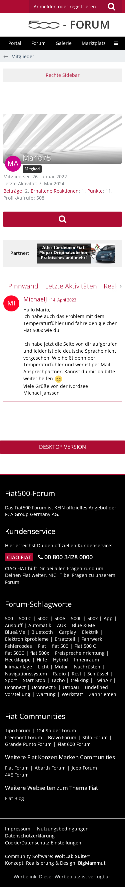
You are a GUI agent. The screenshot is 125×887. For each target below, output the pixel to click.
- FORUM (85, 24)
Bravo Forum (62, 737)
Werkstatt (72, 694)
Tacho (58, 680)
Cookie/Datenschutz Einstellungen (43, 842)
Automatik (39, 625)
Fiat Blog (14, 798)
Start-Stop (34, 680)
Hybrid (60, 659)
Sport (11, 680)
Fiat (42, 646)
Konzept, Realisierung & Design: (55, 863)
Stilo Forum (95, 737)
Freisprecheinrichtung (80, 653)
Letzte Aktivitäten (71, 285)
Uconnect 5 (44, 687)
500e (59, 618)
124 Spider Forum (56, 730)
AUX (61, 625)
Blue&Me (15, 632)
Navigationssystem (26, 673)
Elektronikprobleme (27, 639)
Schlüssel (97, 673)
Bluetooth (42, 632)
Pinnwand (23, 285)
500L (76, 618)
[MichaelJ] (11, 303)
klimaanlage (18, 666)
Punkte (95, 191)
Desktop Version (62, 446)
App (108, 618)
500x (92, 618)
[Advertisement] (64, 97)
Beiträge (12, 191)
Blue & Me (83, 625)
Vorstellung (17, 694)
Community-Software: (47, 856)
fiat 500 (60, 646)
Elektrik (90, 632)
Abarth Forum (50, 768)
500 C (25, 618)
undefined (96, 687)
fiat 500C (14, 653)
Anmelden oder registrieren (65, 6)
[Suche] (111, 6)
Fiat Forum (17, 768)
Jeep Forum (84, 768)
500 (9, 618)
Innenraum (86, 659)
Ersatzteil (65, 639)
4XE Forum (17, 775)
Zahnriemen (102, 694)
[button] (75, 6)
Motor (61, 666)
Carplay (67, 632)
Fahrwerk (91, 639)
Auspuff (13, 625)
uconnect (15, 687)
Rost (76, 673)
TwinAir (103, 680)
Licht (43, 666)
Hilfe (42, 659)
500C (42, 618)
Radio (59, 673)
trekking (80, 680)
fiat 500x (39, 653)
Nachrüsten (87, 666)
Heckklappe (18, 659)
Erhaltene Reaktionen (55, 191)
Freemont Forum (23, 737)
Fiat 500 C (85, 646)
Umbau (71, 687)
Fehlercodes (18, 646)
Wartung (46, 694)
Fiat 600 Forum (74, 744)
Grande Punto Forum (28, 744)
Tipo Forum (17, 730)
